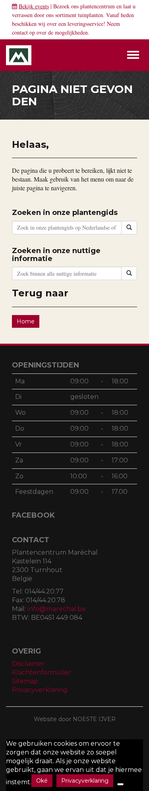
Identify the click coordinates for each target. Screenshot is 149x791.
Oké (42, 780)
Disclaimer (28, 663)
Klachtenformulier (41, 672)
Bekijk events (34, 6)
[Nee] (120, 784)
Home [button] (26, 321)
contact (20, 32)
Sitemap (25, 681)
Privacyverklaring (40, 690)
